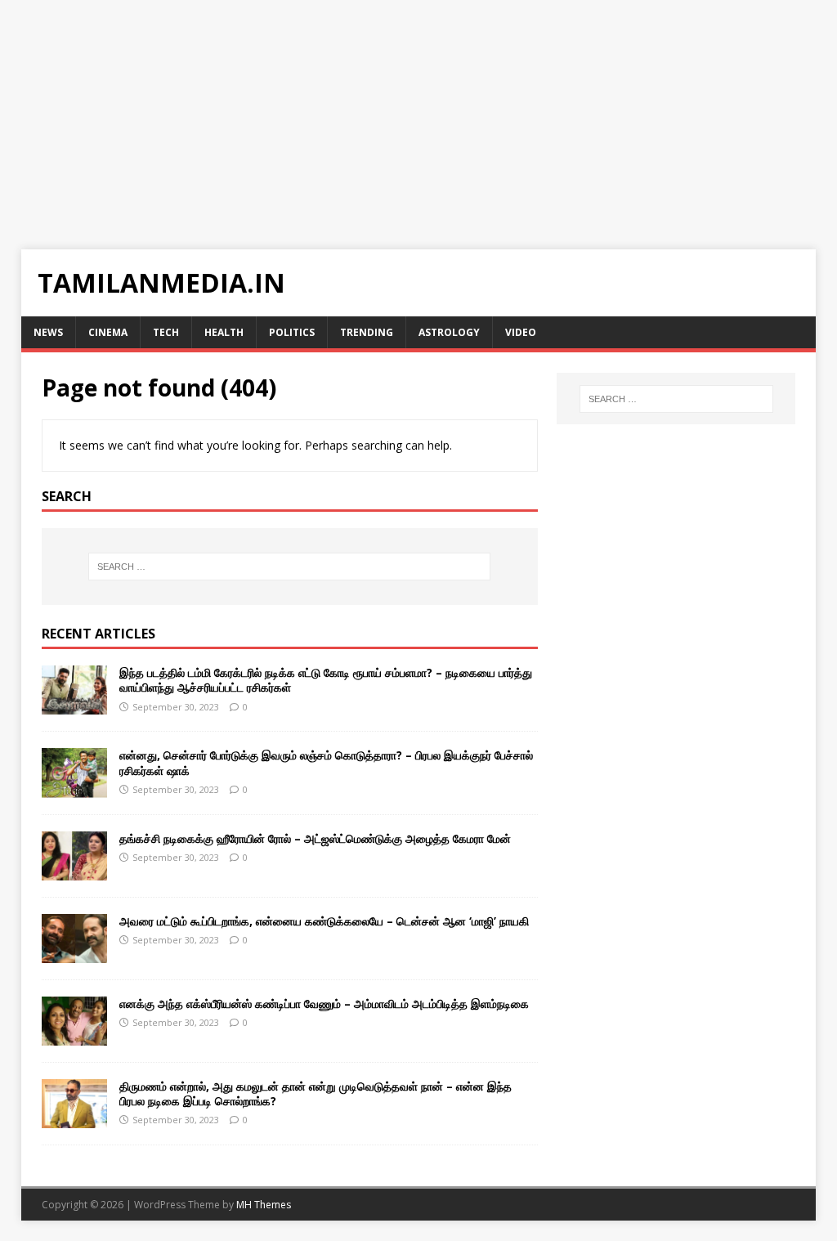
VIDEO (520, 332)
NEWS (48, 332)
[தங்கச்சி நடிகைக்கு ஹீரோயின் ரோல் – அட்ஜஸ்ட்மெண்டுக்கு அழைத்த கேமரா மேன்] (74, 870)
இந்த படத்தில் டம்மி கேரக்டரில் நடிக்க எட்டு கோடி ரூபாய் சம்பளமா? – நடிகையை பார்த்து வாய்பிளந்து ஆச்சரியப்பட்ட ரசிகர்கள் (325, 680)
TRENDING (366, 332)
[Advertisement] (418, 114)
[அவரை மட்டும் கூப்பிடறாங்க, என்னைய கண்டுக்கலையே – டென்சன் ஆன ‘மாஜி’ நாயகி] (74, 953)
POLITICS (292, 332)
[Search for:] (289, 566)
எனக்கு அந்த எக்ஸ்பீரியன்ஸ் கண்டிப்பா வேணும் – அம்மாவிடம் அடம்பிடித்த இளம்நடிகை (324, 1003)
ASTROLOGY (449, 332)
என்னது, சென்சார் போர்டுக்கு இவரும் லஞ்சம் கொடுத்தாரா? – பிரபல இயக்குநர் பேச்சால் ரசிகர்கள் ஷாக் (326, 762)
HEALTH (224, 332)
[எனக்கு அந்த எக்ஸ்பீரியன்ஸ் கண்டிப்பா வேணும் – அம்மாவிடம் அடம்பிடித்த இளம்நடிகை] (74, 1035)
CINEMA (108, 332)
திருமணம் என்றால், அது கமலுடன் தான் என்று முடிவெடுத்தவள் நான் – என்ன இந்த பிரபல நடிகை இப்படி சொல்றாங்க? (315, 1093)
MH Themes (263, 1205)
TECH (166, 332)
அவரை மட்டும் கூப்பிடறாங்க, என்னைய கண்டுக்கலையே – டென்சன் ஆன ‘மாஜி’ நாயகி (324, 921)
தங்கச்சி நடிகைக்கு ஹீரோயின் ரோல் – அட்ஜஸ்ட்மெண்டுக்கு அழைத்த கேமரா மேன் (315, 838)
